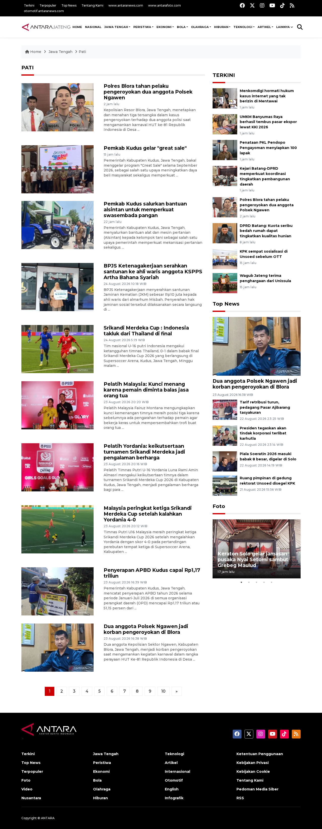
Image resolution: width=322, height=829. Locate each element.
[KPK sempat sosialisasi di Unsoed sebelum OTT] (225, 258)
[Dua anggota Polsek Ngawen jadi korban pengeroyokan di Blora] (57, 647)
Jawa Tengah (116, 27)
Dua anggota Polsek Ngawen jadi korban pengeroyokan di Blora (146, 629)
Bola (97, 780)
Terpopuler (47, 5)
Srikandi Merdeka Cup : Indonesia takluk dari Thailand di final (146, 331)
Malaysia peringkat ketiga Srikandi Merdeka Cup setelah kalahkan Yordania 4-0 (148, 514)
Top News (68, 5)
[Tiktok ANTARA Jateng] (282, 5)
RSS (240, 798)
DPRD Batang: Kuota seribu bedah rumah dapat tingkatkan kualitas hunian (266, 231)
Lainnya (283, 27)
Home (35, 51)
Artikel (171, 762)
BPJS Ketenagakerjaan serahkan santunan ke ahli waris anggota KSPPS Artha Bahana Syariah (153, 271)
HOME (77, 27)
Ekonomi (101, 771)
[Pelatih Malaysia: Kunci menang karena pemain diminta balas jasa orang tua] (57, 405)
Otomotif (174, 780)
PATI (27, 68)
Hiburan (100, 798)
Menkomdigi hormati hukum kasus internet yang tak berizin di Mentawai (267, 96)
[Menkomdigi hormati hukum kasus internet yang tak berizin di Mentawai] (225, 98)
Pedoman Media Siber (257, 789)
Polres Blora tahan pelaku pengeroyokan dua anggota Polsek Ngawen (148, 92)
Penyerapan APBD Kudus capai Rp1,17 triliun (152, 573)
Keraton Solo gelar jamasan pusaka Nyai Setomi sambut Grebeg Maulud (253, 559)
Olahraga (101, 789)
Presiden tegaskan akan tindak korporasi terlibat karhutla (263, 433)
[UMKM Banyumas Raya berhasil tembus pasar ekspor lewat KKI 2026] (225, 124)
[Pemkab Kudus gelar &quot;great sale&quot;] (57, 169)
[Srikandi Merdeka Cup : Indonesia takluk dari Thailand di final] (57, 348)
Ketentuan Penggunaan (259, 754)
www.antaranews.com (125, 5)
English (172, 789)
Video (26, 789)
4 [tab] (264, 582)
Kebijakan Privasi (252, 762)
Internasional (177, 771)
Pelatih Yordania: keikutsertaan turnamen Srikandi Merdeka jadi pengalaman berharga (144, 452)
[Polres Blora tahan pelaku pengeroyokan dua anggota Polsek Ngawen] (57, 107)
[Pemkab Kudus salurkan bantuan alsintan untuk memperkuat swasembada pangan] (57, 224)
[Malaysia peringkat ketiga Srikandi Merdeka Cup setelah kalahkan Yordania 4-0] (57, 529)
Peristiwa (102, 762)
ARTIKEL (264, 27)
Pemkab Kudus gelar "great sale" (145, 148)
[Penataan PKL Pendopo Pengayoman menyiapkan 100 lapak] (225, 149)
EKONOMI (164, 27)
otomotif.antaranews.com (44, 11)
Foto (219, 506)
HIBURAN (221, 27)
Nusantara (31, 798)
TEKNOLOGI (242, 27)
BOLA (181, 27)
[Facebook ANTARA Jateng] (242, 5)
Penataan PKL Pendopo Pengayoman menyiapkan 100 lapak (268, 147)
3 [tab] (256, 582)
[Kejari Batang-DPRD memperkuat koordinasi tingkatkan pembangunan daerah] (225, 175)
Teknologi (174, 754)
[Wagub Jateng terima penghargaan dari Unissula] (225, 283)
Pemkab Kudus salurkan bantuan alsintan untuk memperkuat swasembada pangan (145, 209)
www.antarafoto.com (164, 5)
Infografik (174, 798)
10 (163, 691)
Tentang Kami (92, 5)
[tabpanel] (257, 548)
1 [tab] (241, 582)
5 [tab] (271, 582)
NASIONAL (93, 27)
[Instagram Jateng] (262, 5)
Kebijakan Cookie (253, 771)
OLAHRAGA (200, 27)
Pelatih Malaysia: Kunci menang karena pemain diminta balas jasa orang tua (146, 390)
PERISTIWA (142, 27)
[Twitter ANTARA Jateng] (252, 5)
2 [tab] (249, 582)
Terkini (29, 5)
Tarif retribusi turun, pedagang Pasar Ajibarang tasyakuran (265, 407)
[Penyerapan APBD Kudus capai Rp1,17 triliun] (57, 591)
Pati (82, 51)
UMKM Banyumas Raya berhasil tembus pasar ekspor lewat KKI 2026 (268, 122)
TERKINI (224, 75)
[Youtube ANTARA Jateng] (272, 5)
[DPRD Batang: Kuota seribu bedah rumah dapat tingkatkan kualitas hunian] (225, 232)
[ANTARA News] (46, 27)
